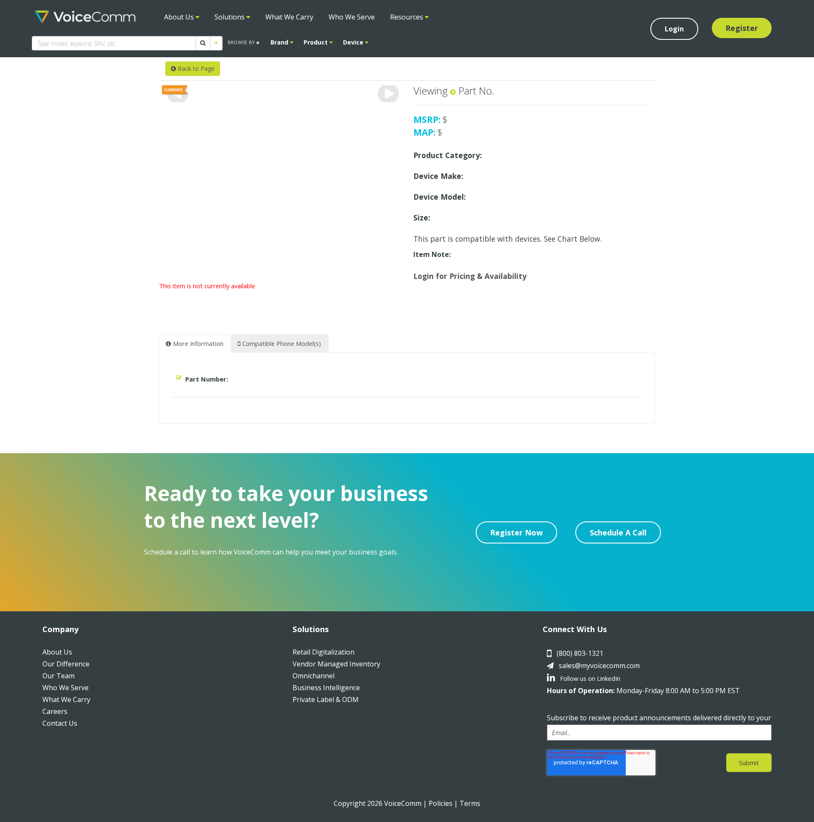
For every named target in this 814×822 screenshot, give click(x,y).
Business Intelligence (326, 687)
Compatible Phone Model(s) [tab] (280, 343)
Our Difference (65, 664)
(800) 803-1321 (580, 653)
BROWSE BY (242, 42)
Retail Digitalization (323, 652)
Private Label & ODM (326, 699)
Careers (54, 711)
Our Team (58, 675)
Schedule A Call (618, 532)
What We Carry (289, 17)
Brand (280, 42)
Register (741, 28)
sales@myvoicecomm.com (599, 665)
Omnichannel (314, 675)
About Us (179, 17)
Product (316, 42)
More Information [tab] (197, 343)
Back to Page (195, 68)
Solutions (230, 17)
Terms (470, 803)
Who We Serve (352, 17)
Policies (440, 803)
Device (354, 42)
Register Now (516, 532)
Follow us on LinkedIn (589, 678)
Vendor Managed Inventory (336, 664)
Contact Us (59, 723)
